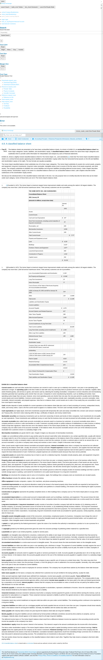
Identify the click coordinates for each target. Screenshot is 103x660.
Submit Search (5, 35)
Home (10, 139)
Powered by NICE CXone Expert (27, 652)
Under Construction (23, 139)
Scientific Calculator (9, 93)
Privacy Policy (42, 655)
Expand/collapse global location (100, 138)
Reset (3, 47)
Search (4, 135)
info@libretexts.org (8, 657)
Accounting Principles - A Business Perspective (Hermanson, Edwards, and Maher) (58, 139)
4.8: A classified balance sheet (9, 643)
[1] (69, 157)
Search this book (5, 29)
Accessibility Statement (65, 655)
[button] (6, 105)
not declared (30, 643)
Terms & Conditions (52, 655)
